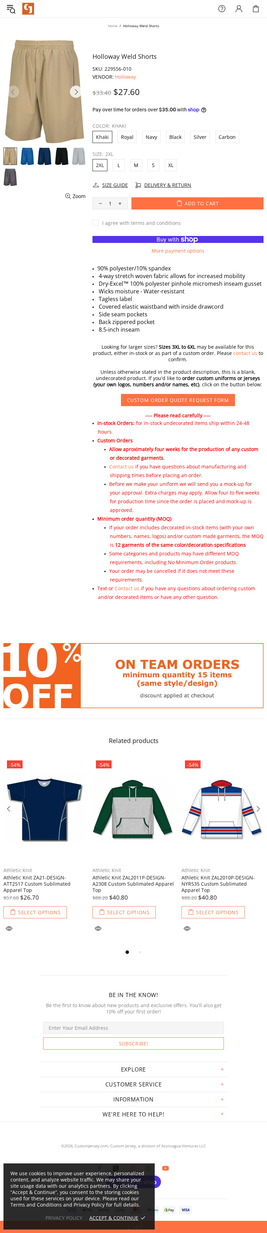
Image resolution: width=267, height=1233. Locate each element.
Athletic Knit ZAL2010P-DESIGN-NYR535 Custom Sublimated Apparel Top (218, 884)
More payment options (178, 251)
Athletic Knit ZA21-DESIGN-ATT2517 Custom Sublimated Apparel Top (37, 884)
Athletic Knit (17, 870)
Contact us (121, 466)
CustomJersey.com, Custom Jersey (105, 1145)
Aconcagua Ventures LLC (183, 1145)
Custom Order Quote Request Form (178, 400)
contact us (245, 353)
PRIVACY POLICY (64, 1218)
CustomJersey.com (28, 9)
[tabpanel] (44, 852)
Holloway (125, 77)
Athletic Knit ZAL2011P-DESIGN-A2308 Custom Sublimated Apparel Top (133, 884)
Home (113, 25)
